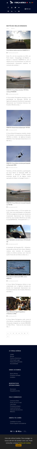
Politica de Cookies (24, 443)
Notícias (13, 28)
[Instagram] (8, 11)
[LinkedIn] (12, 11)
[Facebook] (8, 7)
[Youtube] (12, 7)
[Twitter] (15, 7)
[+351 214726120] (15, 11)
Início (7, 28)
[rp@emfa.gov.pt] (19, 11)
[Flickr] (19, 7)
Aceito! (18, 445)
